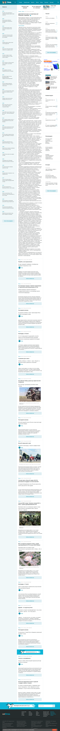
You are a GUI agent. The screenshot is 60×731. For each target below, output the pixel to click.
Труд (22, 267)
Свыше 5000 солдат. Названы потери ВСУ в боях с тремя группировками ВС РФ (8, 113)
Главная (20, 2)
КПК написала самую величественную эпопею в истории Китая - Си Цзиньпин (51, 176)
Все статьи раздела (51, 52)
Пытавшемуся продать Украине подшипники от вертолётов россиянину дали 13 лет (29, 286)
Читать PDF (53, 7)
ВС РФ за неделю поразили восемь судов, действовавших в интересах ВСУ (8, 135)
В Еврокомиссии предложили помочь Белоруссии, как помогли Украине (51, 113)
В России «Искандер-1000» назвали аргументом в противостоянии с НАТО (8, 92)
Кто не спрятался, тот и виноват (36, 7)
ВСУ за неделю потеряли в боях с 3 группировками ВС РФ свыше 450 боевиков (8, 120)
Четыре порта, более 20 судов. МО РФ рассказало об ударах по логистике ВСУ (28, 481)
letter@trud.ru (36, 728)
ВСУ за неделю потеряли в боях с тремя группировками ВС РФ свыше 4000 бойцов (29, 544)
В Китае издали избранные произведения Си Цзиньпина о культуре (7, 21)
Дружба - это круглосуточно (25, 607)
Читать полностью (30, 278)
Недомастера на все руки (50, 120)
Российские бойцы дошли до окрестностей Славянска (29, 381)
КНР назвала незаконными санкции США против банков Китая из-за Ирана (8, 128)
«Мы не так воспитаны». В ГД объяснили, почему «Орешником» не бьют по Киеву (8, 194)
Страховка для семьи (23, 358)
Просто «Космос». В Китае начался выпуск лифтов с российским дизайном (8, 63)
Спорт (37, 711)
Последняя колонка (23, 310)
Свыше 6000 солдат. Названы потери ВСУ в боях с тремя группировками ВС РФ (29, 504)
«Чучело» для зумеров (24, 7)
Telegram (51, 715)
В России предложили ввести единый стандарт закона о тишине (28, 682)
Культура (51, 2)
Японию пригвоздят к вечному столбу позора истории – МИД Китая (51, 184)
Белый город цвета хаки (24, 443)
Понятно (54, 729)
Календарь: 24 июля (23, 333)
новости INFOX (48, 75)
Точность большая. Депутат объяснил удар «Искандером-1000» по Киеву (8, 180)
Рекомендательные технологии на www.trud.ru (46, 715)
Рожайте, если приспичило (25, 261)
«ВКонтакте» (21, 527)
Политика (46, 2)
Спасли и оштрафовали (24, 658)
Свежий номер (26, 2)
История (23, 715)
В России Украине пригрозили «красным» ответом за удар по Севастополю (7, 84)
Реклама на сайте (46, 711)
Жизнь (41, 2)
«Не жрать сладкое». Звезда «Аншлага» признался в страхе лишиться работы (7, 56)
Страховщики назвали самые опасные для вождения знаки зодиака (7, 28)
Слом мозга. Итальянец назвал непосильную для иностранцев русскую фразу (7, 36)
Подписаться (53, 705)
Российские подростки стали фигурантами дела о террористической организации (7, 77)
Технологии (38, 715)
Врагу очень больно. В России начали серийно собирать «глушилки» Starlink (7, 105)
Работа (37, 2)
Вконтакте (52, 711)
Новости (32, 2)
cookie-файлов (31, 729)
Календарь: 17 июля (23, 584)
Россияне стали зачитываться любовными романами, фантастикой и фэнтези (8, 13)
